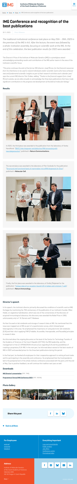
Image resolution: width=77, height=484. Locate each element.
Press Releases (20, 32)
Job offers (46, 449)
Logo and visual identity (50, 444)
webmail (6, 444)
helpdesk (7, 449)
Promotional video (48, 453)
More (5, 479)
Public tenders (47, 446)
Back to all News (12, 426)
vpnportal (7, 446)
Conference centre (49, 451)
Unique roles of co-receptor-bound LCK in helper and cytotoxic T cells (41, 286)
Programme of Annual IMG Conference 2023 (18, 378)
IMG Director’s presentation (12, 373)
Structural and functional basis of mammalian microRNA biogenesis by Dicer (35, 168)
